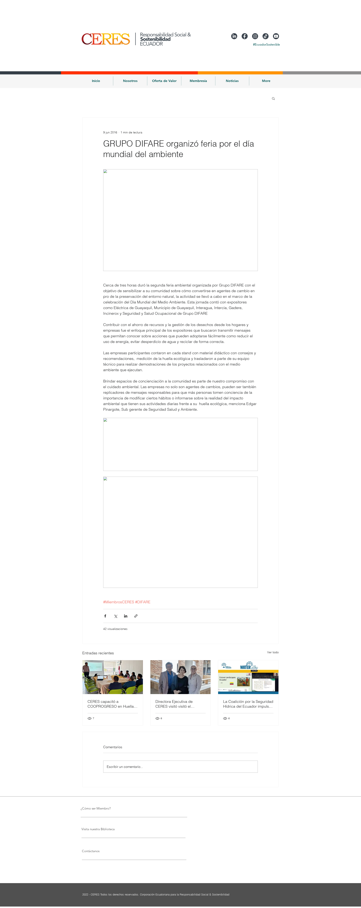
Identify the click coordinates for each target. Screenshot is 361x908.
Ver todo (273, 652)
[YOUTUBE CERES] (276, 36)
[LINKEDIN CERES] (234, 36)
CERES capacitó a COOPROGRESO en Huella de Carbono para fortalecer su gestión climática (111, 704)
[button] (130, 81)
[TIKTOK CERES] (265, 36)
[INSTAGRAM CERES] (255, 36)
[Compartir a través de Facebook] (105, 616)
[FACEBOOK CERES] (245, 36)
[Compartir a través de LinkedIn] (126, 616)
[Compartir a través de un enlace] (136, 616)
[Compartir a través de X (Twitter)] (115, 616)
